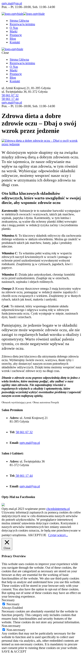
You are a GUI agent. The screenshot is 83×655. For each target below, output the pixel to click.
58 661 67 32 (10, 95)
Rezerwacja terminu (22, 24)
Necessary (13, 604)
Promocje (16, 35)
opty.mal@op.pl (12, 3)
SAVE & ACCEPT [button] (14, 651)
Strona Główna (19, 20)
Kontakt (15, 42)
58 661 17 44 (10, 99)
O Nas (14, 28)
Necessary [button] (8, 600)
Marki (13, 31)
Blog (13, 38)
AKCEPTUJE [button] (37, 535)
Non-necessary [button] (11, 625)
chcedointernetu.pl (58, 508)
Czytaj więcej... (58, 535)
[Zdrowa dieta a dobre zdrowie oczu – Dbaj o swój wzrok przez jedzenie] (41, 144)
